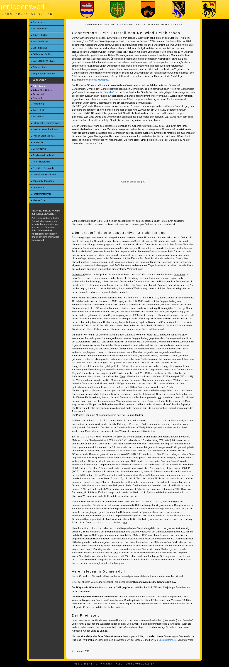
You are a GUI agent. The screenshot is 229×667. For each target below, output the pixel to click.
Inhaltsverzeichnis (42, 194)
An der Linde (39, 94)
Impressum (38, 187)
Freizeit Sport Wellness (44, 136)
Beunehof (108, 92)
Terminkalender (40, 41)
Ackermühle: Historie (43, 90)
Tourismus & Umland (43, 155)
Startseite (38, 22)
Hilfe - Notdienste (41, 161)
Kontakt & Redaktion (43, 181)
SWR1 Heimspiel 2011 (44, 61)
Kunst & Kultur (40, 35)
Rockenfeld (38, 110)
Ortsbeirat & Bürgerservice (46, 123)
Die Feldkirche (40, 48)
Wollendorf (38, 116)
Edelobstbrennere (168, 640)
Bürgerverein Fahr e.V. (44, 73)
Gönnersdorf (39, 80)
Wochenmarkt (40, 28)
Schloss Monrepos (98, 79)
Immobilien (38, 142)
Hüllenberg (38, 104)
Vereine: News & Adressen (46, 129)
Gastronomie (39, 149)
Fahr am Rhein (40, 67)
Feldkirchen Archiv (42, 54)
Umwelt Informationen (44, 174)
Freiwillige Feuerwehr (43, 168)
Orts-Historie (39, 86)
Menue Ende (39, 200)
